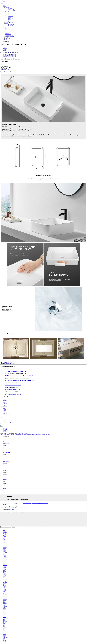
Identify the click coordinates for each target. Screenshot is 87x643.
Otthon (4, 5)
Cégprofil (7, 33)
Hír (3, 26)
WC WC (2, 434)
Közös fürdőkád (11, 9)
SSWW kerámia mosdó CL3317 (11, 363)
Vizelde (9, 20)
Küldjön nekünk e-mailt (4, 69)
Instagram (5, 479)
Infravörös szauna (8, 12)
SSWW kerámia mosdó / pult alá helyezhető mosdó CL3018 (19, 380)
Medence (9, 19)
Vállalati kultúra (8, 34)
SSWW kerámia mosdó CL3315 (9, 362)
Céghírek (7, 27)
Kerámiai (7, 15)
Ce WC (49, 434)
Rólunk (4, 30)
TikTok (4, 488)
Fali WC (9, 17)
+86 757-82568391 (6, 452)
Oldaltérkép (26, 433)
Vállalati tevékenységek (9, 29)
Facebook (5, 470)
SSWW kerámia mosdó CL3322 (13, 385)
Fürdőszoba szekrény (9, 22)
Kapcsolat (5, 39)
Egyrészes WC (10, 16)
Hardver (6, 23)
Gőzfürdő (7, 11)
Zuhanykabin (7, 13)
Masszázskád (10, 8)
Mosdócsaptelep (11, 24)
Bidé (8, 21)
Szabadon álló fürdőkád (12, 10)
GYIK (6, 37)
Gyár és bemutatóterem (9, 36)
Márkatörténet (7, 31)
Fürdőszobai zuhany (8, 434)
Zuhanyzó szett (10, 25)
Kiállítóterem (7, 38)
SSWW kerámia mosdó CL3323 (13, 394)
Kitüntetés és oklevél (9, 35)
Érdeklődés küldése (6, 443)
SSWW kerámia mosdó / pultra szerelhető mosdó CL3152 (19, 375)
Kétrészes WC (10, 18)
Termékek (5, 6)
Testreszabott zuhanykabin (36, 434)
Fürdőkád (7, 7)
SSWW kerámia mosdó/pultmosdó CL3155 (15, 371)
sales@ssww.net (6, 461)
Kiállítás (6, 28)
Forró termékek (20, 433)
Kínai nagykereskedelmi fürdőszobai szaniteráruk (21, 434)
